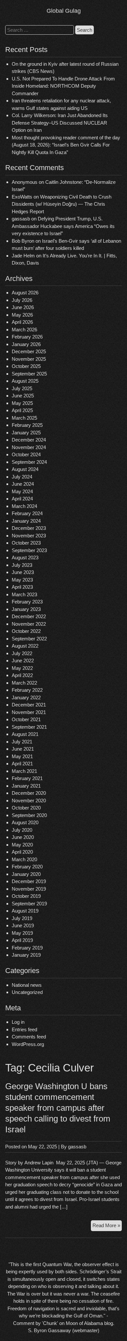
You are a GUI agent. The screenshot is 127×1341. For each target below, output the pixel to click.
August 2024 (25, 469)
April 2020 (22, 852)
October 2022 (26, 631)
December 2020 (29, 793)
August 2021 (25, 734)
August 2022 (25, 646)
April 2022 (22, 675)
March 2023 (24, 594)
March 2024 (24, 506)
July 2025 (22, 388)
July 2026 (22, 300)
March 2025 (24, 418)
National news (27, 985)
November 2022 (29, 624)
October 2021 (26, 719)
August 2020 (25, 822)
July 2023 (22, 565)
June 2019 (23, 925)
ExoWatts (22, 197)
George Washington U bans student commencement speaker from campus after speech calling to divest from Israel (57, 1107)
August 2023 (25, 557)
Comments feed (29, 1036)
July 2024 (22, 476)
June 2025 (23, 395)
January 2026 (26, 344)
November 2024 (29, 447)
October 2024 (26, 454)
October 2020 (26, 807)
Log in (18, 1022)
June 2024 (23, 484)
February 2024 (27, 513)
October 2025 (26, 366)
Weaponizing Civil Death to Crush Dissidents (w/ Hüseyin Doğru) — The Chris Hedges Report (61, 204)
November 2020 (29, 800)
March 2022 (24, 683)
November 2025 (29, 359)
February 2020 (27, 866)
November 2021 (29, 712)
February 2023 (27, 601)
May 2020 (22, 844)
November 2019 (29, 889)
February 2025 (27, 425)
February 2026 (27, 337)
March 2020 (24, 859)
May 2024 (22, 491)
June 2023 (23, 572)
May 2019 (22, 933)
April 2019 (22, 940)
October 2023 (26, 543)
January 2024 (26, 521)
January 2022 (26, 697)
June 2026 (23, 307)
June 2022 (23, 660)
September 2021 (29, 727)
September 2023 (29, 550)
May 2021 (22, 756)
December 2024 (29, 440)
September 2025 (29, 373)
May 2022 (22, 668)
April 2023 (22, 587)
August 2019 (25, 911)
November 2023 (29, 535)
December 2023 (29, 528)
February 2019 (27, 947)
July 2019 (22, 918)
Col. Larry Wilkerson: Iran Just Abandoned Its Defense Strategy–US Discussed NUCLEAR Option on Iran (60, 123)
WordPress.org (28, 1044)
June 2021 (23, 749)
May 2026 (22, 315)
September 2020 (29, 815)
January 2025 (26, 432)
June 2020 (23, 837)
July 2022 (22, 653)
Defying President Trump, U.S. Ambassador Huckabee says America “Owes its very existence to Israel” (63, 226)
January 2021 (26, 786)
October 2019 (26, 896)
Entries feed (24, 1029)
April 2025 (22, 410)
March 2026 (24, 329)
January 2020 (26, 874)
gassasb (77, 1146)
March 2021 (24, 771)
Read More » (107, 1226)
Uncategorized (27, 992)
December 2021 (29, 704)
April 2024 (22, 498)
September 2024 (29, 462)
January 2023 (26, 609)
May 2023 (22, 580)
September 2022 (29, 638)
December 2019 (29, 881)
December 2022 (29, 616)
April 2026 (22, 322)
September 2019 (29, 903)
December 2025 (29, 351)
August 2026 (25, 292)
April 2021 (22, 763)
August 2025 (25, 381)
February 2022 (27, 690)
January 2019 (26, 955)
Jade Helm (23, 255)
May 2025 (22, 403)
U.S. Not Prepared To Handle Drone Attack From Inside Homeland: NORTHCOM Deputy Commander (63, 86)
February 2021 (27, 778)
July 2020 (22, 830)
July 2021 (22, 741)
